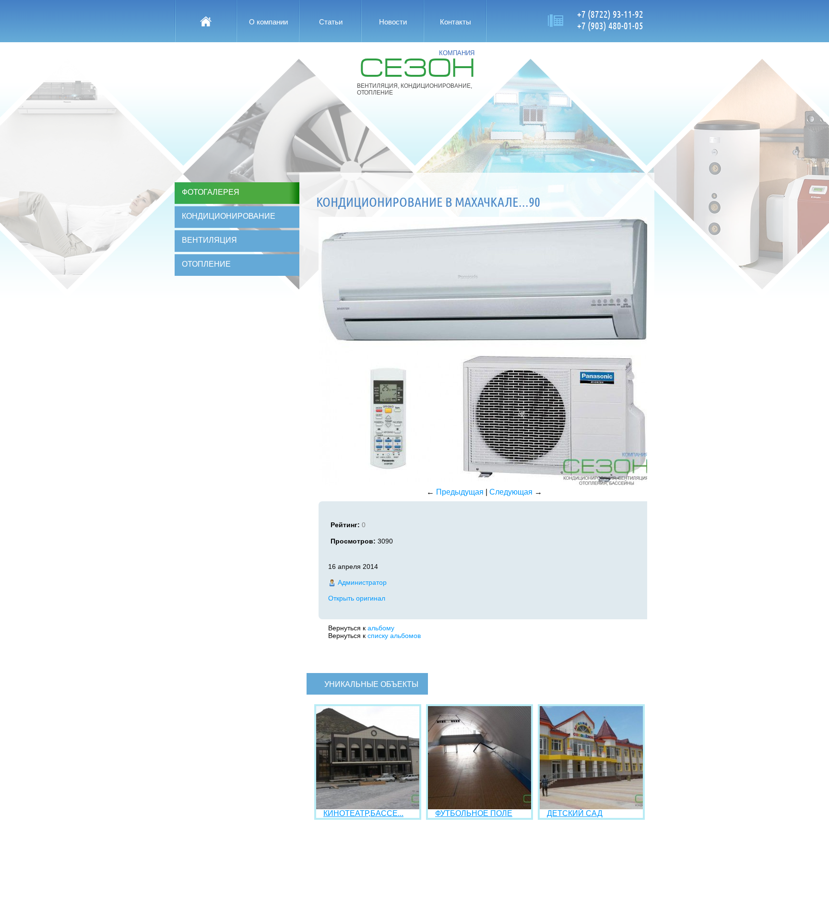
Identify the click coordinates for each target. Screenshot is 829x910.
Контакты (455, 22)
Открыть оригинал (356, 598)
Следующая (511, 492)
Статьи (331, 22)
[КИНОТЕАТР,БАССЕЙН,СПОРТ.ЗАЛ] (367, 807)
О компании (268, 22)
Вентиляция (209, 240)
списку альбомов (394, 635)
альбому (380, 628)
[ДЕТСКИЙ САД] (591, 807)
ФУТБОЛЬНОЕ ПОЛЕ (473, 813)
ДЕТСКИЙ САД (575, 813)
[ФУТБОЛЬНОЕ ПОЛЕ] (479, 807)
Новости (393, 22)
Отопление (206, 264)
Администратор (362, 582)
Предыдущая (460, 492)
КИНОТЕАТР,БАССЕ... (363, 813)
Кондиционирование (228, 216)
